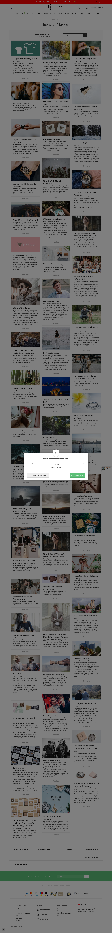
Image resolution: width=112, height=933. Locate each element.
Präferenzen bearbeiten (39, 475)
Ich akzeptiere (76, 475)
